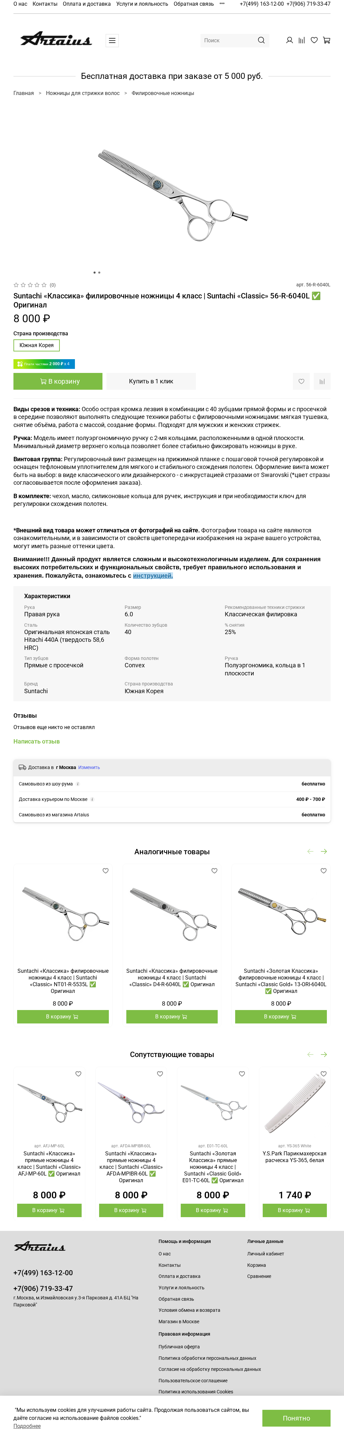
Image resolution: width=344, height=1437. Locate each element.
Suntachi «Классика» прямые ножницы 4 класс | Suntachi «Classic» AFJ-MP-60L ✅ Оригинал (49, 1163)
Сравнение (259, 1276)
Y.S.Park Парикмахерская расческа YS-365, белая (295, 1156)
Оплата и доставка (87, 4)
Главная (23, 93)
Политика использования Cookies (196, 1392)
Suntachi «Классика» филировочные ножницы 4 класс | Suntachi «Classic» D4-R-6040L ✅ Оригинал (171, 978)
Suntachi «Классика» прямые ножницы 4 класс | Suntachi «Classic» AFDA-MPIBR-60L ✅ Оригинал (131, 1166)
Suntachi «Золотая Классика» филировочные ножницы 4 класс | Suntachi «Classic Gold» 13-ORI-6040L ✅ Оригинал (281, 981)
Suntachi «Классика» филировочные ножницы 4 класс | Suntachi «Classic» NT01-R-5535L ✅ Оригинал (63, 981)
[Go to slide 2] (99, 273)
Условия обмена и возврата (189, 1310)
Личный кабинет (265, 1254)
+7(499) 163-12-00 (262, 4)
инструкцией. (153, 575)
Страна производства (40, 333)
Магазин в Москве (179, 1322)
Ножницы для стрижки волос (83, 93)
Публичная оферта (179, 1347)
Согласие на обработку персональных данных (210, 1369)
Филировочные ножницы (163, 93)
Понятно (296, 1418)
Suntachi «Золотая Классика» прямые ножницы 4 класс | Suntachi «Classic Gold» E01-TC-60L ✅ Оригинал (213, 1166)
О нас (20, 4)
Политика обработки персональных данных (207, 1358)
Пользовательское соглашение (193, 1381)
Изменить (89, 767)
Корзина (256, 1265)
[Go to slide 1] (95, 273)
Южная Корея (36, 345)
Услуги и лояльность (142, 4)
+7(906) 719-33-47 (309, 4)
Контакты (45, 4)
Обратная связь (194, 4)
